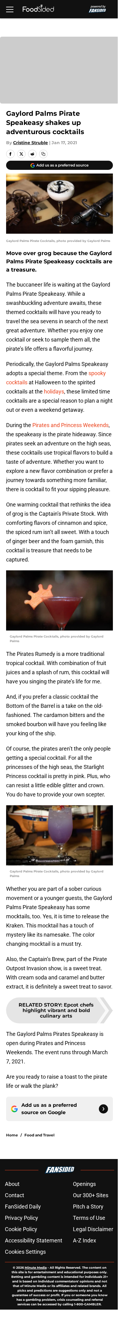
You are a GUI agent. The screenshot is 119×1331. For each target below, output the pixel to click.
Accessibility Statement (33, 1240)
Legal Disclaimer (93, 1229)
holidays (54, 391)
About (12, 1184)
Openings (84, 1184)
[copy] (43, 154)
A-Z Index (84, 1240)
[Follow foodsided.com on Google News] (103, 1108)
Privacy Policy (21, 1218)
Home (12, 1135)
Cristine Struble (30, 142)
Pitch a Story (88, 1206)
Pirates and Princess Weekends (70, 425)
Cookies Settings (25, 1252)
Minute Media (36, 1268)
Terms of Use (89, 1218)
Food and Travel (39, 1135)
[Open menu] (9, 9)
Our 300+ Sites (90, 1195)
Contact (14, 1195)
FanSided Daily (23, 1206)
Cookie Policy (21, 1229)
